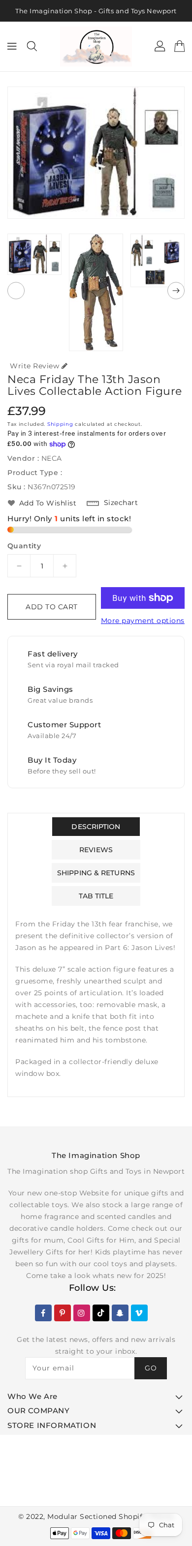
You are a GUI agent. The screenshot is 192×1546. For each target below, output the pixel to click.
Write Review (34, 365)
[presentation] (16, 290)
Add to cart (52, 606)
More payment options (143, 620)
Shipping (60, 424)
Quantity (24, 545)
